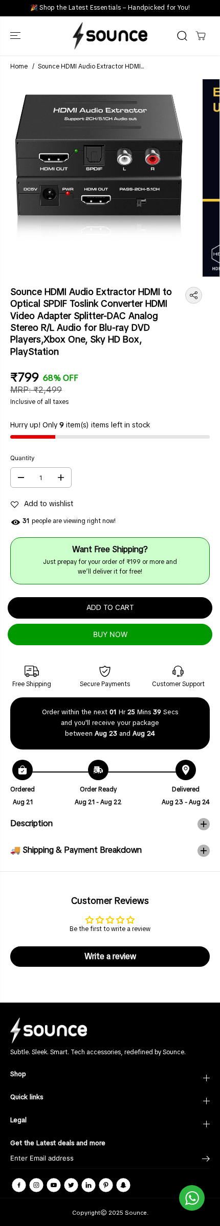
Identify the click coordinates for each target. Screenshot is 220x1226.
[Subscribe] (206, 1160)
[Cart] (200, 36)
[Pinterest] (106, 1185)
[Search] (182, 36)
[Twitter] (71, 1185)
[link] (110, 1030)
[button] (16, 35)
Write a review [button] (110, 956)
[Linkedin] (88, 1185)
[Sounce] (110, 35)
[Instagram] (36, 1185)
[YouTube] (53, 1185)
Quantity (22, 458)
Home (19, 67)
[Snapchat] (123, 1185)
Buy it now (110, 634)
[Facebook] (19, 1185)
